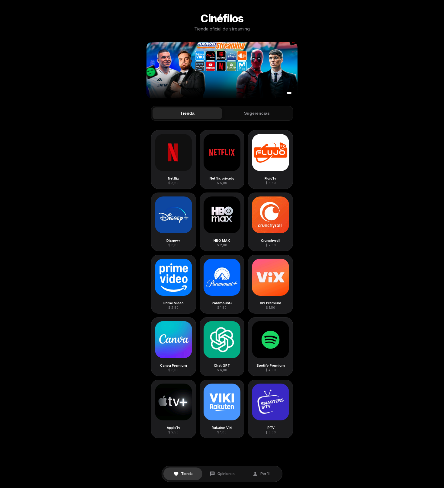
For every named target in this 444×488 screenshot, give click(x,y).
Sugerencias (257, 113)
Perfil (264, 474)
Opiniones (226, 474)
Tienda (187, 474)
